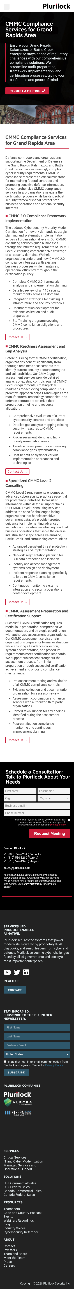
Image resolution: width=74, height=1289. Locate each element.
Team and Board (15, 1254)
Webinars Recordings (19, 1220)
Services (11, 1151)
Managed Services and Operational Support (20, 1167)
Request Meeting (49, 833)
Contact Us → (17, 337)
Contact (9, 1246)
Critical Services (15, 1157)
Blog (7, 1224)
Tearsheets (12, 1209)
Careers (9, 1265)
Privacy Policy (34, 883)
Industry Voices (15, 1228)
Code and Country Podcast (23, 1213)
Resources (13, 1202)
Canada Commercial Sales (22, 1191)
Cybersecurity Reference (21, 1232)
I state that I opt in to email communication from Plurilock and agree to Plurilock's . (36, 1063)
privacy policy (58, 824)
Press (8, 1262)
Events (8, 1216)
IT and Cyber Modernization (23, 1161)
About (9, 1239)
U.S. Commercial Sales (20, 1183)
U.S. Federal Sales (17, 1187)
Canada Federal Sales (19, 1195)
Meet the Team (15, 1258)
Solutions (12, 1176)
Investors (10, 1250)
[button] (7, 7)
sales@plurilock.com (17, 868)
